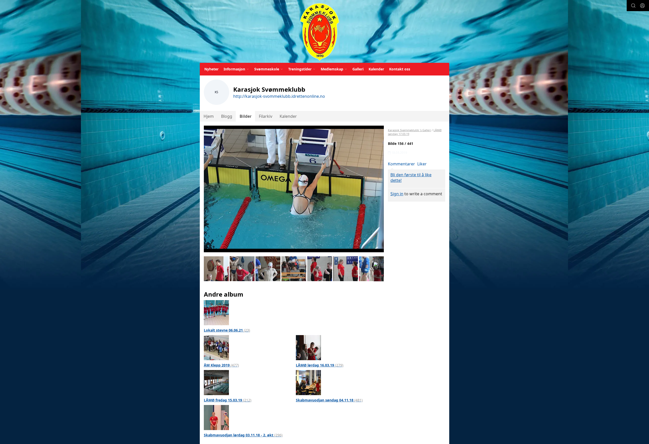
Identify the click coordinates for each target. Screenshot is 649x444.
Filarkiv (265, 116)
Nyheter (211, 69)
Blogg (226, 116)
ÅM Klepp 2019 (221, 365)
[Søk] (633, 5)
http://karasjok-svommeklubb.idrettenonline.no (279, 96)
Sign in (396, 194)
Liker (422, 164)
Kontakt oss (399, 69)
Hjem (209, 116)
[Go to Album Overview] (216, 312)
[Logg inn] (642, 5)
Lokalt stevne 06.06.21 (227, 330)
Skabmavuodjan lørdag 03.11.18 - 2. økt (243, 435)
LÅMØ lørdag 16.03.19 (319, 365)
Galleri (358, 69)
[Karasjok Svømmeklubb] (319, 32)
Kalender (376, 69)
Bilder (245, 116)
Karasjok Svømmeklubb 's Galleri (409, 130)
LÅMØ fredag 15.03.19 (227, 400)
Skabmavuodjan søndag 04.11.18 (329, 400)
